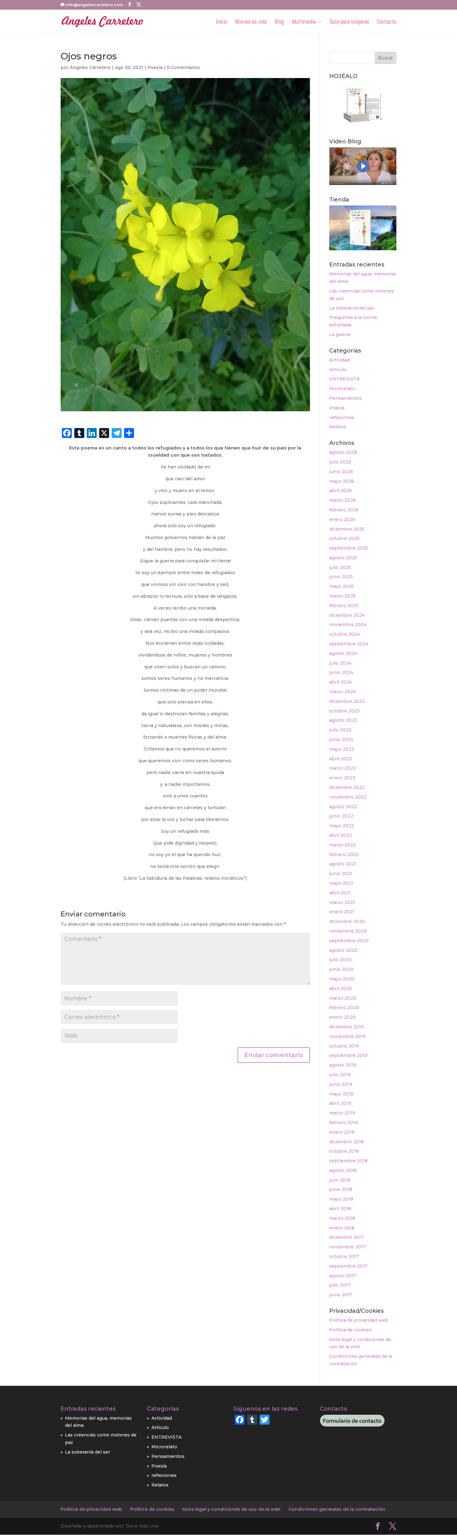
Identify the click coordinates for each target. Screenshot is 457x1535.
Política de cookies (350, 1330)
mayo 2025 (341, 586)
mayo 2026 (341, 481)
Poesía (155, 67)
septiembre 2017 (348, 1266)
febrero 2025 (343, 605)
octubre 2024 (344, 634)
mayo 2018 (341, 1199)
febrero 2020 (344, 1007)
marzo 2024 (342, 691)
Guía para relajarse (349, 22)
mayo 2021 (341, 883)
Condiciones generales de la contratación (337, 1509)
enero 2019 (341, 1132)
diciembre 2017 (346, 1237)
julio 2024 (340, 663)
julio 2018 (339, 1180)
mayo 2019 (341, 1094)
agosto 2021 (342, 864)
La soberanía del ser (351, 308)
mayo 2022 (341, 825)
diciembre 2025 (346, 529)
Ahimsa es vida (251, 22)
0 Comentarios (183, 67)
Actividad (339, 360)
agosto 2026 (343, 452)
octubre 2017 (344, 1256)
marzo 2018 (342, 1218)
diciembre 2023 (347, 701)
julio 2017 (339, 1285)
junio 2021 (340, 873)
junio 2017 (340, 1295)
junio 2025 (341, 576)
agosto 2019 (342, 1065)
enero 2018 (341, 1228)
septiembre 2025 (348, 548)
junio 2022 (341, 816)
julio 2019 (339, 1074)
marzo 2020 (342, 998)
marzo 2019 (342, 1113)
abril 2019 (340, 1103)
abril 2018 (340, 1208)
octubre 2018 (344, 1151)
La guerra (339, 334)
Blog (279, 22)
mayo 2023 (341, 749)
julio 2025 (340, 567)
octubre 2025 (344, 538)
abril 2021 (340, 893)
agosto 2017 (342, 1276)
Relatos (337, 427)
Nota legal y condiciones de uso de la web (231, 1509)
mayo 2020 (341, 979)
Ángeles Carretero (90, 67)
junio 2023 (341, 739)
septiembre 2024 (348, 644)
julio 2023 (340, 730)
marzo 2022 (342, 845)
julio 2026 (340, 462)
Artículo (338, 369)
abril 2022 (340, 835)
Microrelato (342, 388)
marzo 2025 (342, 596)
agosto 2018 (342, 1170)
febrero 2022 (344, 854)
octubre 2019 (344, 1046)
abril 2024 (340, 682)
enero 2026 (342, 519)
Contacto (386, 22)
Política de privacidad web (358, 1320)
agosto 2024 (343, 653)
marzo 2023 (342, 768)
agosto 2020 (343, 950)
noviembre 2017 (347, 1247)
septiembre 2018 (348, 1161)
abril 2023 (340, 759)
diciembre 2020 (347, 921)
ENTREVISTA (344, 379)
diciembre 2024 (347, 615)
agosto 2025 (343, 557)
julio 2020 (340, 959)
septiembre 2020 (349, 940)
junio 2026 (341, 471)
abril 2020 (340, 988)
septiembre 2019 (348, 1055)
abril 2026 (340, 490)
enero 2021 (341, 912)
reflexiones (341, 417)
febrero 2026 (344, 510)
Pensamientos (345, 398)
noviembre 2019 (347, 1036)
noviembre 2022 (348, 797)
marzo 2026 (342, 500)
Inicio (221, 22)
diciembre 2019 (346, 1027)
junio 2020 (341, 969)
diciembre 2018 (346, 1142)
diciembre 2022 (347, 787)
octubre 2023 (344, 711)
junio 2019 (340, 1084)
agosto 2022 (343, 806)
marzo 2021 (342, 902)
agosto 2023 (343, 720)
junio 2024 (341, 672)
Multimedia (304, 22)
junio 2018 (340, 1189)
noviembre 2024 (348, 624)
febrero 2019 (343, 1122)
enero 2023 (342, 778)
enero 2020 (342, 1017)
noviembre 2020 (348, 931)
